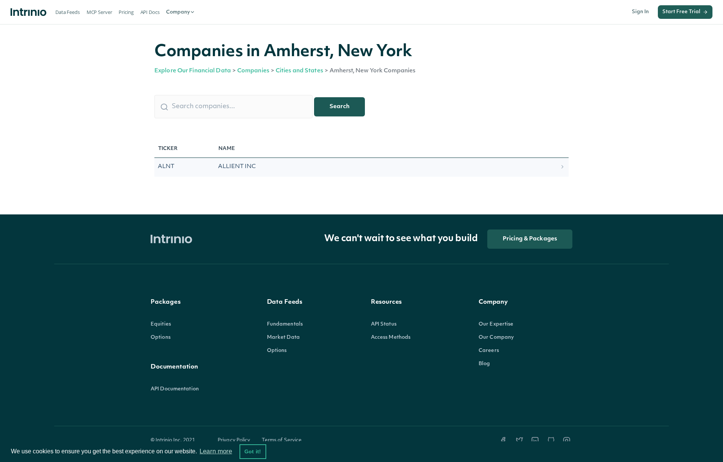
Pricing (126, 12)
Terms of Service (282, 440)
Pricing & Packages (530, 239)
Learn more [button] (216, 451)
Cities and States (299, 71)
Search (339, 107)
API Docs (150, 12)
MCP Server (99, 12)
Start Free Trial (681, 11)
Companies (253, 71)
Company (178, 12)
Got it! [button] (252, 451)
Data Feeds (67, 12)
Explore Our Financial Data (192, 71)
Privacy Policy (234, 440)
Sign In (640, 11)
